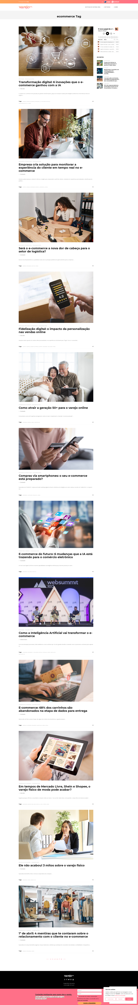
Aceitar (129, 999)
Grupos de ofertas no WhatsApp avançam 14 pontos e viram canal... (110, 64)
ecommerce (37, 101)
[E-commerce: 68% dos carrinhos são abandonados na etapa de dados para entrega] (56, 681)
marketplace (39, 725)
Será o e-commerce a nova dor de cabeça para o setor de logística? (54, 249)
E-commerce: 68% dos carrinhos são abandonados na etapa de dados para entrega (53, 709)
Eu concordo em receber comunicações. (87, 996)
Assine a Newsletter (89, 1003)
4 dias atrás (106, 83)
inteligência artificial (45, 101)
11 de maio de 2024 (37, 161)
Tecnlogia (45, 652)
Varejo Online (37, 422)
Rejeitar (120, 999)
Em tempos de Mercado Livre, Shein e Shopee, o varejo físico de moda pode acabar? (54, 788)
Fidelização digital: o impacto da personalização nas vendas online (54, 330)
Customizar (110, 999)
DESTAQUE (21, 79)
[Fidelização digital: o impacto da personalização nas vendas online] (56, 297)
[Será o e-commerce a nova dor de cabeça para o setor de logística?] (56, 217)
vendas (48, 652)
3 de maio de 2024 (37, 245)
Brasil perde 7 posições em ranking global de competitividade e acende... (111, 71)
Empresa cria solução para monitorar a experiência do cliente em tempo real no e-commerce (51, 168)
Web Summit (53, 652)
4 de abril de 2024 (36, 783)
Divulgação (22, 174)
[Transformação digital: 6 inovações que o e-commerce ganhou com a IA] (56, 51)
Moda (35, 804)
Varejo (29, 103)
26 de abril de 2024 (36, 404)
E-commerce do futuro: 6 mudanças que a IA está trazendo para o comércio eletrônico (56, 555)
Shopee (44, 804)
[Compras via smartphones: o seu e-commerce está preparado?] (56, 449)
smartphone (29, 495)
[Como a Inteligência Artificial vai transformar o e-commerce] (56, 602)
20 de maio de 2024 (29, 79)
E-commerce (25, 652)
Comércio (24, 101)
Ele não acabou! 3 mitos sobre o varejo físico (52, 865)
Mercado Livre (30, 804)
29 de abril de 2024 (43, 325)
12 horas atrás (107, 60)
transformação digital (23, 103)
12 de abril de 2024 (36, 704)
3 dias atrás (106, 76)
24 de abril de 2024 (37, 472)
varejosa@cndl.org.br (69, 985)
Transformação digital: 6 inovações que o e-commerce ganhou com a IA (51, 83)
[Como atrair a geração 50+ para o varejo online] (56, 377)
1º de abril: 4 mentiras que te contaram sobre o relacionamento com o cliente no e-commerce (53, 935)
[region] (119, 994)
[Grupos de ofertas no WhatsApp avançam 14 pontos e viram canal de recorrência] (100, 62)
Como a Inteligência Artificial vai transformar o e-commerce (55, 634)
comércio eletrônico (31, 101)
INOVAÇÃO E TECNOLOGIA (25, 161)
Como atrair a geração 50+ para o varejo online (53, 408)
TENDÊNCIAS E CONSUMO (25, 404)
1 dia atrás (106, 67)
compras (40, 346)
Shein (41, 804)
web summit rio (22, 654)
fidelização (50, 346)
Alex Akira (22, 88)
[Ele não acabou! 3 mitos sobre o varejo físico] (56, 834)
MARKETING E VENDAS (24, 550)
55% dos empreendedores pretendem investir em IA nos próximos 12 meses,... (111, 87)
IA (40, 101)
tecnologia (35, 495)
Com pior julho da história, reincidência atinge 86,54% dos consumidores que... (111, 79)
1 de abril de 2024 (35, 862)
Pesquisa (38, 804)
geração (29, 422)
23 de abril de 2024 (35, 550)
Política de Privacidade (82, 1000)
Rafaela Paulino (23, 639)
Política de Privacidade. (120, 995)
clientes (24, 346)
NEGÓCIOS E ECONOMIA (24, 862)
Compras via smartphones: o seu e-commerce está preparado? (53, 477)
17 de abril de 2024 (29, 629)
